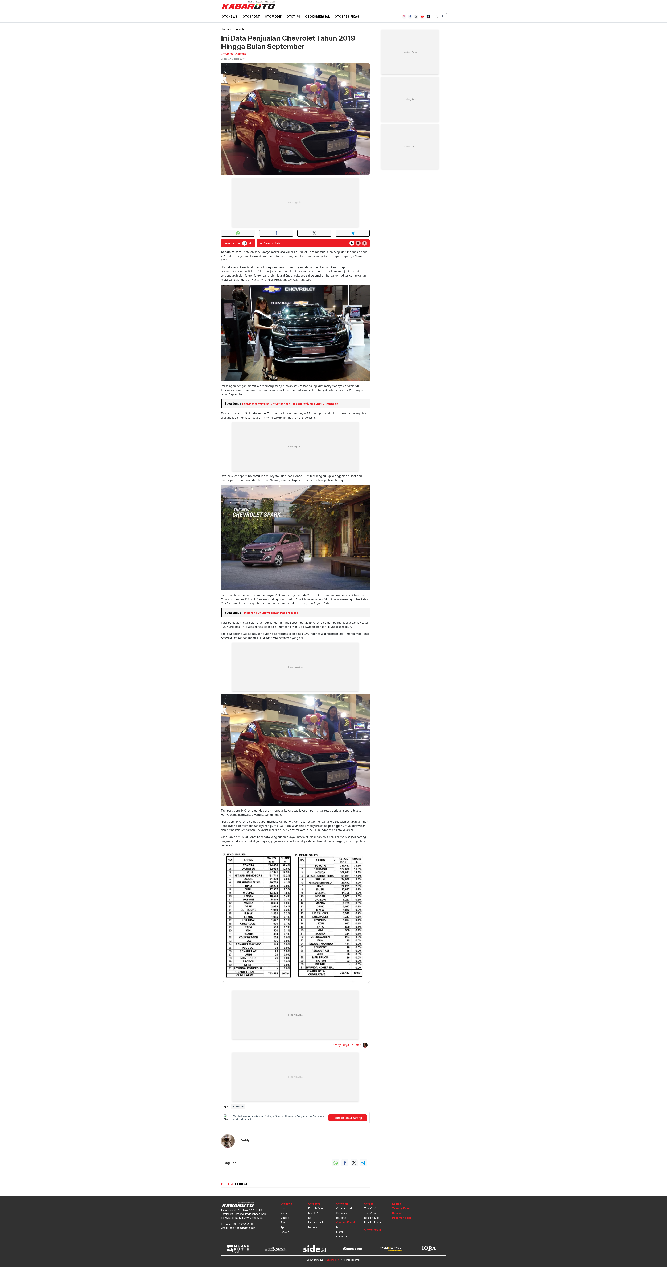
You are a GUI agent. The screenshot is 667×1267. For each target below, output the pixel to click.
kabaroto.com (332, 1259)
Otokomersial (317, 16)
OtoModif (342, 1203)
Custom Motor (344, 1213)
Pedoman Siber (401, 1217)
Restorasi (341, 1217)
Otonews (230, 16)
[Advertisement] (295, 202)
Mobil (283, 1208)
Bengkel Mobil (372, 1217)
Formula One (315, 1208)
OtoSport (314, 1203)
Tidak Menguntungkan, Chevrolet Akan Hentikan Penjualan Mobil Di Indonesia (290, 403)
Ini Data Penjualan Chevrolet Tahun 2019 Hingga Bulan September (288, 42)
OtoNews (286, 1203)
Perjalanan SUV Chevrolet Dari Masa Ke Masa (270, 612)
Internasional (315, 1222)
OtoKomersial (372, 1229)
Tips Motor (370, 1213)
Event (283, 1222)
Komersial (341, 1236)
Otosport (251, 16)
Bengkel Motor (372, 1222)
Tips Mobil (370, 1208)
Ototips (293, 16)
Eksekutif (285, 1231)
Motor (283, 1213)
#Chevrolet (238, 1106)
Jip (282, 1227)
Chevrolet (239, 29)
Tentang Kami (401, 1208)
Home (225, 29)
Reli (310, 1217)
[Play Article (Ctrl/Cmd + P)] (351, 243)
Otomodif (273, 16)
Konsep (284, 1217)
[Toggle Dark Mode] (443, 16)
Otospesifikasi (347, 16)
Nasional (313, 1227)
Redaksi (397, 1213)
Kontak (396, 1203)
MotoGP (313, 1213)
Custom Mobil (344, 1208)
